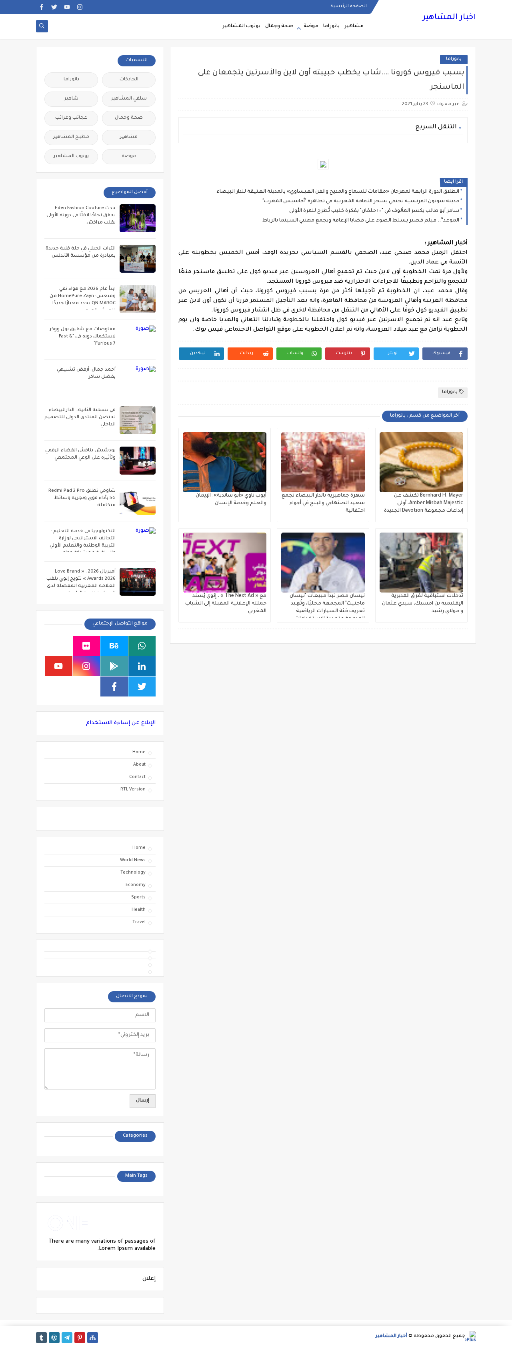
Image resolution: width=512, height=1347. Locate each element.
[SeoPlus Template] (470, 1336)
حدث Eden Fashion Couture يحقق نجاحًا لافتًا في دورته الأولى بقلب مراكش (81, 215)
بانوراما (331, 26)
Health (139, 910)
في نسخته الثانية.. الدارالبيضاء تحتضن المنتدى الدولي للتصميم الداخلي (80, 417)
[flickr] (86, 646)
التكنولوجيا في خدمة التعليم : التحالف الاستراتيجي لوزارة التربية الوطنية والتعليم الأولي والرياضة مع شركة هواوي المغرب (83, 546)
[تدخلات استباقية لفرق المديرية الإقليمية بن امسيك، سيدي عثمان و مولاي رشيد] (421, 563)
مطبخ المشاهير (71, 137)
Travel (139, 922)
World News (133, 860)
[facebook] (41, 7)
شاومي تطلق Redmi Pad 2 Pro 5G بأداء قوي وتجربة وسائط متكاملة (82, 498)
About (139, 764)
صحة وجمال (279, 26)
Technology (133, 872)
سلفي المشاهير (129, 99)
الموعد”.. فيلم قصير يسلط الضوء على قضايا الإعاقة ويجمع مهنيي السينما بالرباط (360, 221)
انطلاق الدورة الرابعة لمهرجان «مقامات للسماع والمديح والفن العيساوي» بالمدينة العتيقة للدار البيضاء (337, 192)
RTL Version (133, 789)
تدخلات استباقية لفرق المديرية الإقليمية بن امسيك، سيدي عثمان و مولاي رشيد (422, 603)
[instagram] (79, 7)
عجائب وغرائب (71, 118)
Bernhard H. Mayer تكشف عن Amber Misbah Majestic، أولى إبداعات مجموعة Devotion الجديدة (423, 503)
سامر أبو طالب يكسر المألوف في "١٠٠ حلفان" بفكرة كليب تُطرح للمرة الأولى (374, 211)
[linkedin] (142, 666)
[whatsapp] (142, 646)
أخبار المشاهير (449, 18)
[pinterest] (79, 1337)
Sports (138, 897)
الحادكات (129, 79)
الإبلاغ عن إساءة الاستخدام (121, 723)
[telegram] (67, 1337)
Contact (137, 777)
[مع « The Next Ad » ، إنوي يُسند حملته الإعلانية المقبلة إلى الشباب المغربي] (224, 563)
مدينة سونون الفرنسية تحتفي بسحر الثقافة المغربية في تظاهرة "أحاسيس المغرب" (360, 201)
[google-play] (114, 666)
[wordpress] (54, 1337)
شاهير (71, 99)
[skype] (58, 646)
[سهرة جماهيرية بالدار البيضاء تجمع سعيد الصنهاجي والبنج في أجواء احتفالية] (323, 462)
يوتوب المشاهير (241, 26)
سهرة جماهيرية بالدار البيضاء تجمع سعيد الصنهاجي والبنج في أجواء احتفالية (323, 503)
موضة (311, 26)
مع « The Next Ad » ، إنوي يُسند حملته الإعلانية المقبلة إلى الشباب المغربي (225, 603)
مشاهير (354, 26)
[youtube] (67, 7)
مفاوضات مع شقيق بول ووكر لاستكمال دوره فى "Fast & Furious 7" (83, 337)
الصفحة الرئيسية (348, 6)
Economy (136, 885)
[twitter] (54, 7)
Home (139, 752)
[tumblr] (41, 1337)
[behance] (114, 646)
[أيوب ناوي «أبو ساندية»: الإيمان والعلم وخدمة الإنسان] (224, 462)
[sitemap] (92, 1337)
